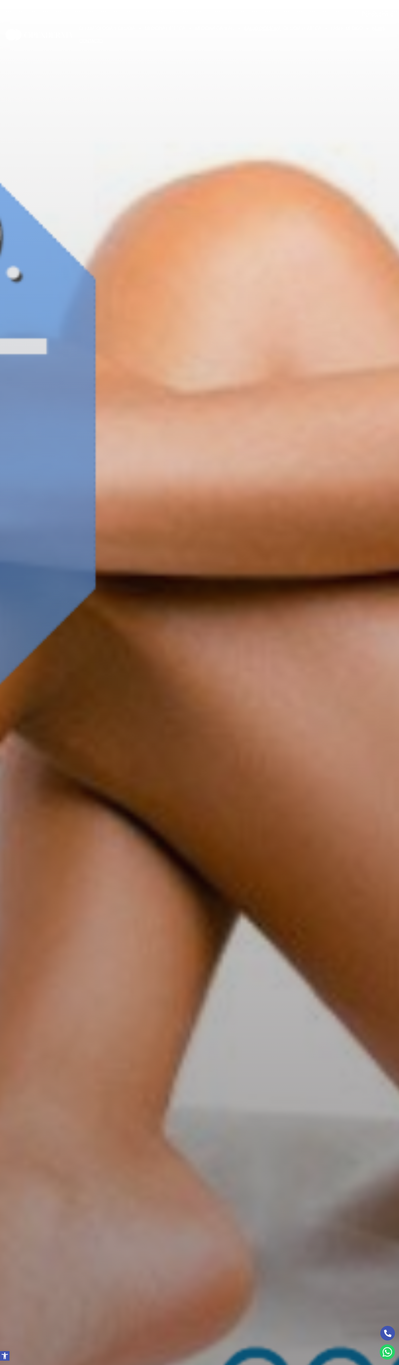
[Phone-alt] (387, 1333)
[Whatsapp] (387, 1352)
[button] (5, 1356)
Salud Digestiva (262, 28)
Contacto (91, 41)
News (378, 28)
